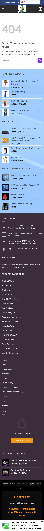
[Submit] (40, 60)
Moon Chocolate (8, 339)
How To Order (7, 369)
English (27, 2)
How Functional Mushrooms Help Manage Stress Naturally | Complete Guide (25, 227)
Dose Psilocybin (8, 312)
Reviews (5, 405)
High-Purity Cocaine (10, 321)
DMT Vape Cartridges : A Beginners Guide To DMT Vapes (25, 234)
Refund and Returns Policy (12, 391)
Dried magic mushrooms (11, 317)
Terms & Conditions (10, 387)
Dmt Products (7, 308)
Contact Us (6, 378)
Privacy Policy (7, 383)
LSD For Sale (7, 330)
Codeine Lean (7, 303)
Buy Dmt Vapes (8, 281)
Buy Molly (6, 290)
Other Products (8, 344)
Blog (3, 400)
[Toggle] (41, 285)
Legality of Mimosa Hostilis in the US (22, 249)
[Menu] (3, 9)
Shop (4, 364)
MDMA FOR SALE (9, 335)
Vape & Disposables (10, 353)
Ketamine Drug (8, 326)
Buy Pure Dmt (7, 294)
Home (4, 360)
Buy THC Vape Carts (10, 299)
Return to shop (22, 441)
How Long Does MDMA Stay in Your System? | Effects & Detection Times (22, 242)
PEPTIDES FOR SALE (10, 348)
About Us (6, 374)
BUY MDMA (7, 285)
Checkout (6, 396)
